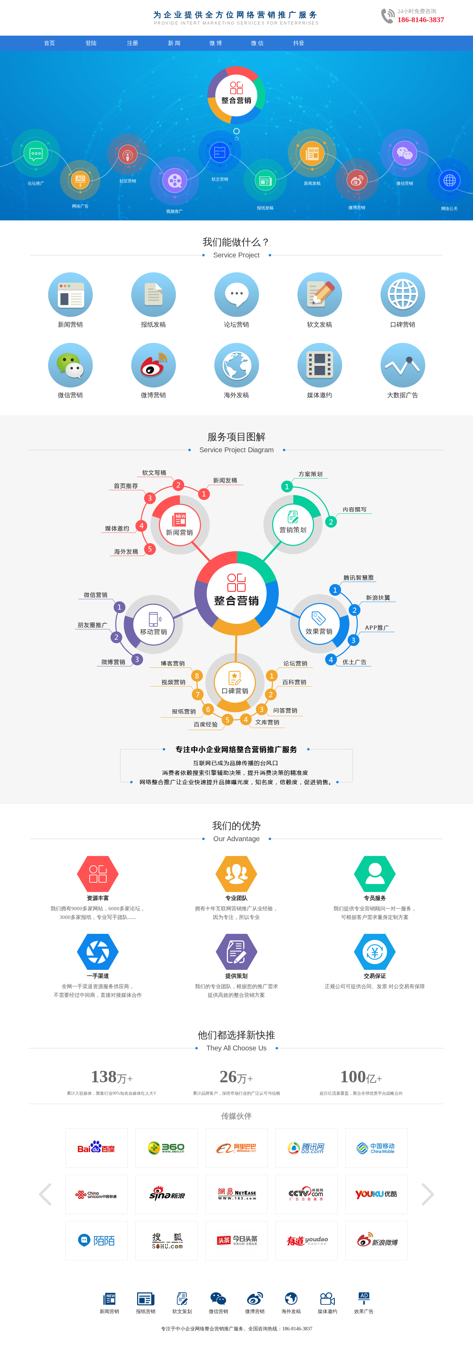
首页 (49, 43)
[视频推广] (174, 180)
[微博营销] (357, 180)
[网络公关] (449, 180)
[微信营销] (404, 153)
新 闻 (174, 43)
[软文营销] (219, 152)
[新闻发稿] (312, 153)
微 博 (215, 43)
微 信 (257, 43)
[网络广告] (80, 180)
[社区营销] (128, 154)
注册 (132, 43)
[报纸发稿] (265, 180)
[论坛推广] (35, 153)
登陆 (91, 43)
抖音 (298, 43)
